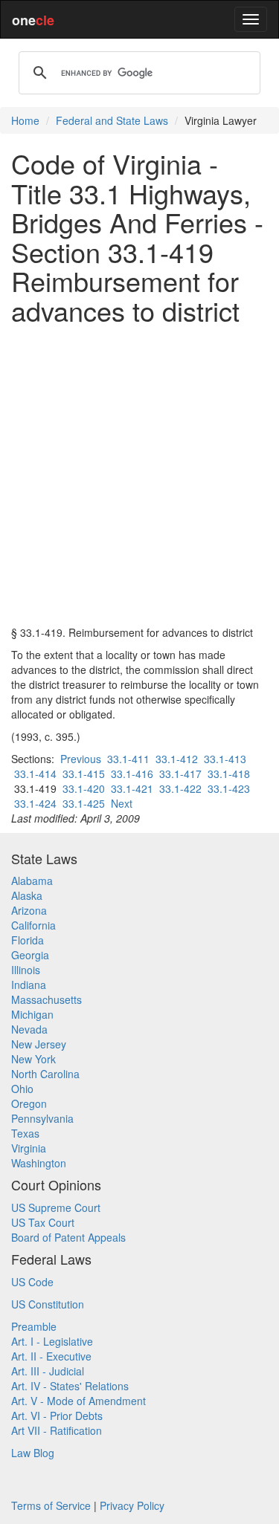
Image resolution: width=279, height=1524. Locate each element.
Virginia (28, 1148)
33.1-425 (83, 803)
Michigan (32, 1014)
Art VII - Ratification (56, 1430)
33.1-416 (132, 773)
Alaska (26, 895)
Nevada (29, 1029)
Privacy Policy (132, 1505)
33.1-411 (128, 758)
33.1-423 (229, 788)
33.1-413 (225, 758)
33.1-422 (180, 788)
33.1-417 (180, 773)
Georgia (30, 954)
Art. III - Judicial (47, 1371)
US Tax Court (42, 1222)
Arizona (29, 910)
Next (121, 803)
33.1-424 (35, 803)
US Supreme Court (55, 1207)
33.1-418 (229, 773)
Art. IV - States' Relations (70, 1385)
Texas (25, 1133)
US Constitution (47, 1304)
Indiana (28, 984)
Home (25, 120)
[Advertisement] (139, 475)
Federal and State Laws (112, 120)
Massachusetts (46, 999)
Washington (38, 1162)
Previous (80, 758)
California (33, 925)
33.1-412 (176, 758)
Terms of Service (51, 1505)
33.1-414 (35, 773)
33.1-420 (83, 788)
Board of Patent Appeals (68, 1237)
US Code (32, 1281)
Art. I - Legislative (52, 1341)
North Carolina (45, 1073)
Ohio (22, 1088)
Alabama (32, 880)
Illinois (25, 969)
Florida (27, 940)
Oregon (29, 1103)
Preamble (34, 1326)
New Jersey (38, 1044)
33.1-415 (83, 773)
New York (33, 1058)
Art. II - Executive (51, 1356)
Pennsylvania (42, 1118)
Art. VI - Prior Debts (57, 1415)
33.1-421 (132, 788)
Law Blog (32, 1452)
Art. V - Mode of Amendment (78, 1400)
